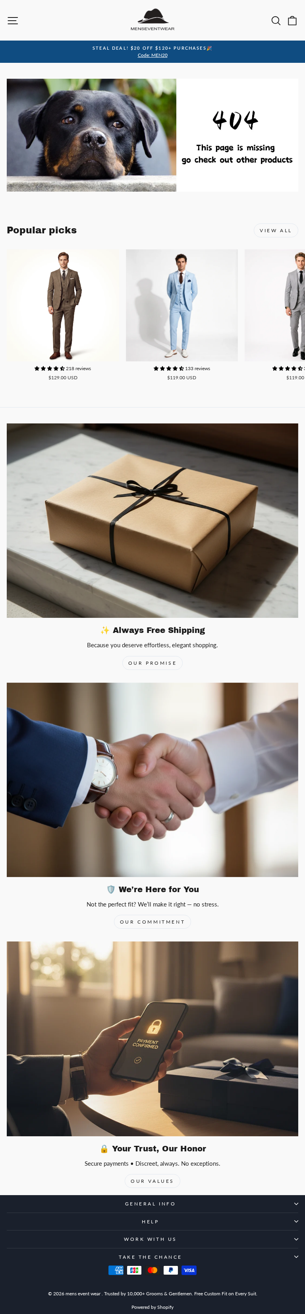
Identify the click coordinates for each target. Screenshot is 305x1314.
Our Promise (152, 663)
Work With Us (150, 1239)
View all (276, 230)
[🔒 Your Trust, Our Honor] (152, 1038)
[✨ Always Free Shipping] (152, 520)
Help (150, 1222)
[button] (50, 368)
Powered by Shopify (152, 1307)
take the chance (150, 1257)
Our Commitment (152, 922)
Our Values (152, 1181)
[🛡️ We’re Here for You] (152, 780)
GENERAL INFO (150, 1204)
